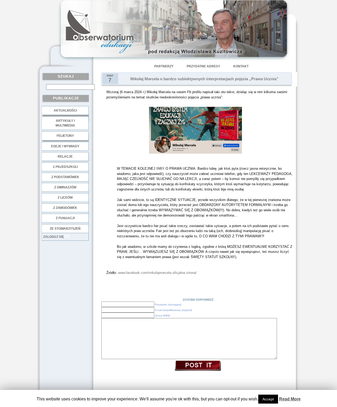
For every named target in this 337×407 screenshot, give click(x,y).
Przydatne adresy (203, 66)
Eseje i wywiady (65, 146)
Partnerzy (164, 66)
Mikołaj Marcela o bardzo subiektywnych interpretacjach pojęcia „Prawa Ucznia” (204, 79)
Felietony (65, 136)
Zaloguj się (53, 237)
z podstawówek (65, 177)
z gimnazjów (65, 187)
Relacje (65, 156)
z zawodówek (65, 208)
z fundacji (65, 218)
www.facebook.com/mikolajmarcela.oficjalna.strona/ (157, 273)
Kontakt (241, 66)
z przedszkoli (65, 167)
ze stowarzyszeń (65, 228)
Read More (290, 399)
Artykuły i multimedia (65, 123)
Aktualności (65, 110)
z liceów (65, 197)
